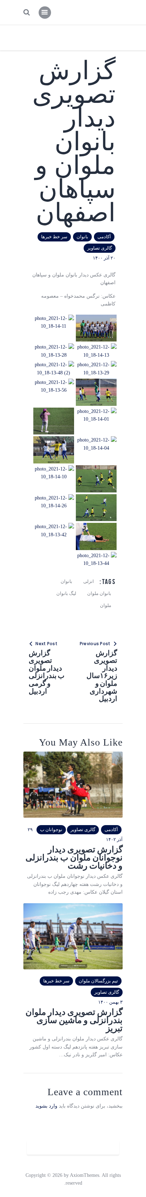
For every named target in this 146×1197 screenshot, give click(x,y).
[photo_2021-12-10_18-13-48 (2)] (53, 364)
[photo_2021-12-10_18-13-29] (96, 364)
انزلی (88, 581)
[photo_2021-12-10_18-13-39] (96, 526)
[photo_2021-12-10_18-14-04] (96, 440)
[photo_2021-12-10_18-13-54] (96, 382)
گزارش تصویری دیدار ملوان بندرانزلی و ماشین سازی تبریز (74, 1020)
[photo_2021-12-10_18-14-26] (53, 498)
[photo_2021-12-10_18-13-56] (53, 382)
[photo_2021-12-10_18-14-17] (96, 498)
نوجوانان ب (51, 829)
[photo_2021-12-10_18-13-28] (53, 347)
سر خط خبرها (54, 236)
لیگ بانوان (66, 593)
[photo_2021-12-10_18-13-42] (53, 526)
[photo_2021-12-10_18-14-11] (53, 318)
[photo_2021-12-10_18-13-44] (96, 555)
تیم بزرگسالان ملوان (98, 980)
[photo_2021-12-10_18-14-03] (53, 411)
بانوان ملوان (99, 593)
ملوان (105, 605)
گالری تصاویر (99, 248)
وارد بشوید (46, 1106)
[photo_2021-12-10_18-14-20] (96, 318)
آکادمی (104, 236)
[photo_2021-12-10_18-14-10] (53, 469)
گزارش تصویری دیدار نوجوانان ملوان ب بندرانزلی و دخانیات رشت (74, 858)
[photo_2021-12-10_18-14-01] (96, 411)
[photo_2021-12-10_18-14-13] (96, 347)
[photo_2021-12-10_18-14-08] (96, 469)
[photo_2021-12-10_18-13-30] (53, 440)
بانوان (82, 236)
